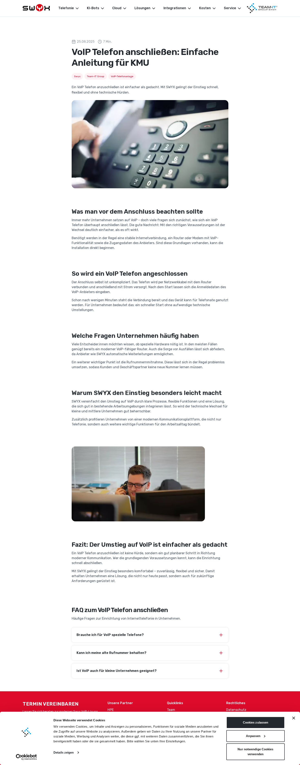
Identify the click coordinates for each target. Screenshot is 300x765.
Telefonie (66, 8)
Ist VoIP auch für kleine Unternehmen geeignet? (117, 671)
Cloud (116, 8)
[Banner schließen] (293, 718)
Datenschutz (236, 710)
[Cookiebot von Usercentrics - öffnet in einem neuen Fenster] (26, 757)
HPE (111, 710)
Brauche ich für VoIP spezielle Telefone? (110, 635)
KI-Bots (93, 8)
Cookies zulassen (255, 722)
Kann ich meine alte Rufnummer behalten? (111, 653)
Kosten (205, 8)
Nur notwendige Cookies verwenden (255, 751)
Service (230, 8)
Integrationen (174, 8)
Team (171, 710)
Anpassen (253, 736)
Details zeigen (63, 752)
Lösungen (142, 8)
